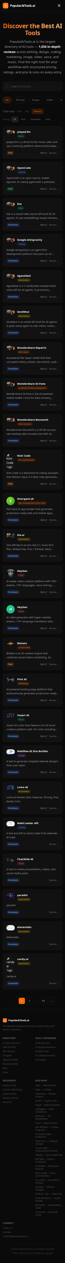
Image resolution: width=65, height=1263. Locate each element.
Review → (54, 153)
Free (23, 119)
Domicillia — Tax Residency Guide (48, 1206)
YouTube (7, 1232)
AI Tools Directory (11, 1043)
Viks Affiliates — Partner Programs (47, 1128)
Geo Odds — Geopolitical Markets (47, 1181)
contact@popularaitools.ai (15, 1236)
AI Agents (7, 1055)
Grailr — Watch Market (46, 1123)
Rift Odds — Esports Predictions (44, 1160)
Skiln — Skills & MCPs (45, 1085)
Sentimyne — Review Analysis (45, 1095)
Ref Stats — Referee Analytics (45, 1188)
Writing (20, 100)
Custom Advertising (12, 1089)
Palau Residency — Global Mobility (47, 1199)
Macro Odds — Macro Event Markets (46, 1174)
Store (5, 1072)
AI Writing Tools (42, 1043)
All (7, 100)
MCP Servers (9, 1051)
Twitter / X (7, 1228)
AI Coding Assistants (45, 1055)
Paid (48, 119)
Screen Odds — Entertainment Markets (46, 1149)
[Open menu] (59, 5)
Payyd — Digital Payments (47, 1105)
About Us (7, 1102)
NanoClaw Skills (10, 1064)
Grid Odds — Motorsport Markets (47, 1167)
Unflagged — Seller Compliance (44, 1110)
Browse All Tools (11, 1098)
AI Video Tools (42, 1051)
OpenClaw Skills (10, 1059)
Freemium (36, 119)
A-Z (27, 111)
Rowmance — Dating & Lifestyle (46, 1142)
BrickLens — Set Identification (43, 1117)
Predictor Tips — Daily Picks (48, 1194)
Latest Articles (9, 1093)
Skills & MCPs (9, 1047)
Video (50, 100)
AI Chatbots (41, 1059)
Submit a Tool (9, 1085)
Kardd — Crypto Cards (46, 1100)
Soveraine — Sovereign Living (46, 1213)
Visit (42, 153)
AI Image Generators (45, 1047)
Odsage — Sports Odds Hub (48, 1155)
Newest (37, 111)
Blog (5, 1068)
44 (43, 1000)
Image (35, 100)
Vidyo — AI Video (43, 1089)
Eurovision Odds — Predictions (44, 1135)
